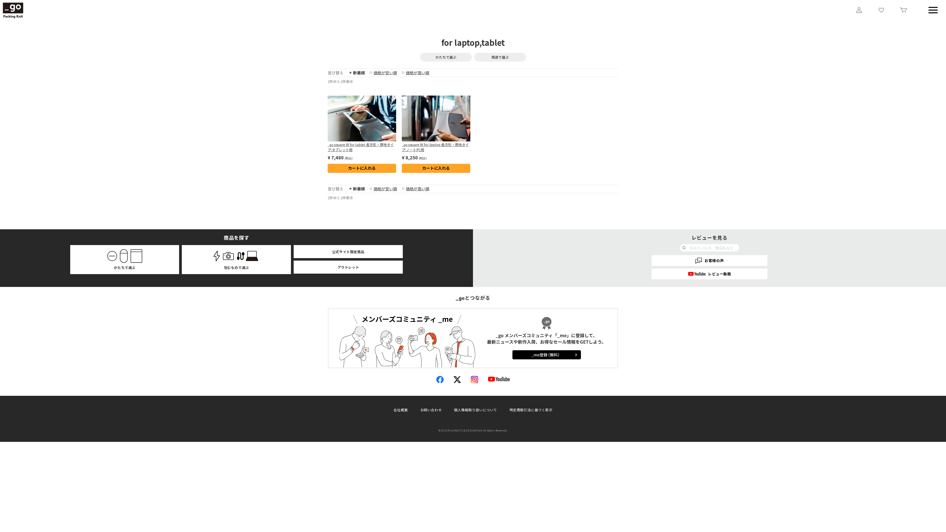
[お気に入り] (881, 10)
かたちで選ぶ (446, 57)
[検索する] (684, 248)
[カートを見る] (903, 10)
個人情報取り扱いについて (475, 409)
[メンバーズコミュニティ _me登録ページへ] (473, 335)
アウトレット (348, 267)
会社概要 (400, 409)
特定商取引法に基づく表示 (531, 409)
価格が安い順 (385, 73)
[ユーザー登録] (859, 10)
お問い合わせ (431, 409)
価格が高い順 (417, 73)
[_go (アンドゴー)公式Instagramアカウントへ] (474, 379)
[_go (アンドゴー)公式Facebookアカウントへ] (440, 379)
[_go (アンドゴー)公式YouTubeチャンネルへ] (499, 380)
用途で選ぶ (500, 57)
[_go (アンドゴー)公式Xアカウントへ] (457, 379)
